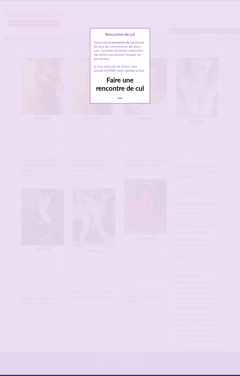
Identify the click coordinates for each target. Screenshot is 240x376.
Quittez (120, 98)
